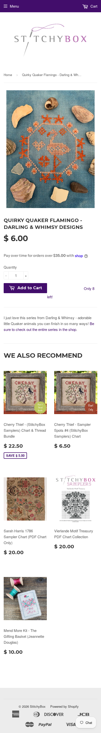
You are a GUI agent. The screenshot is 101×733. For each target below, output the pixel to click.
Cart (93, 6)
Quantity (10, 267)
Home (8, 74)
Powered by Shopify (64, 706)
